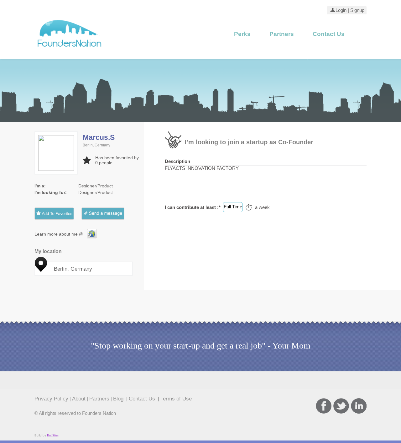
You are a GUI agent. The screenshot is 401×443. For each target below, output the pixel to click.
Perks (242, 34)
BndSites (53, 435)
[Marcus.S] (91, 236)
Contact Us (329, 34)
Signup (356, 10)
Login (341, 10)
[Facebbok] (323, 406)
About (79, 398)
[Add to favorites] (54, 213)
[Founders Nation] (69, 49)
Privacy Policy (51, 398)
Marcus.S (99, 137)
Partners (281, 34)
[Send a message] (107, 213)
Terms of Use (176, 398)
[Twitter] (341, 406)
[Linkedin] (359, 406)
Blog (119, 398)
